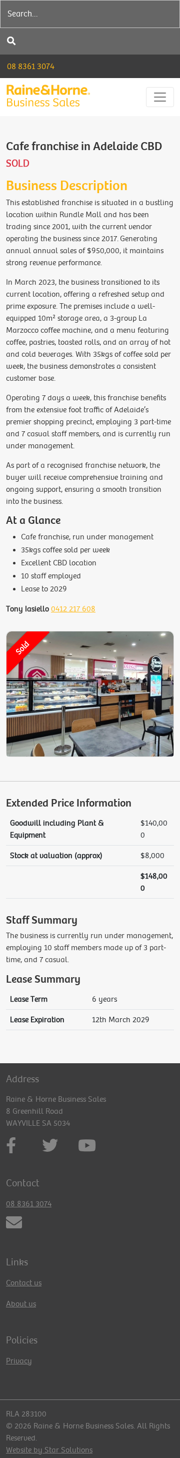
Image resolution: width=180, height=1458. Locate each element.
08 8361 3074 (30, 66)
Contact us (24, 1282)
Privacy (19, 1360)
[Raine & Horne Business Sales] (48, 97)
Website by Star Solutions (49, 1449)
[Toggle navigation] (160, 97)
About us (21, 1303)
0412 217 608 (73, 608)
